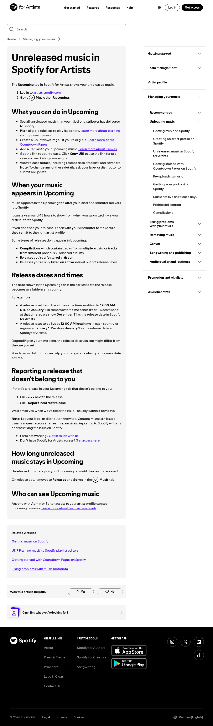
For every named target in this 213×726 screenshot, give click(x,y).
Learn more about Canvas (97, 149)
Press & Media (54, 657)
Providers (51, 666)
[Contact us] (120, 613)
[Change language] (159, 7)
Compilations (163, 212)
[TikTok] (199, 655)
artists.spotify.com (47, 92)
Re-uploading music (168, 176)
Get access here (88, 440)
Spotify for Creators (91, 657)
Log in (172, 7)
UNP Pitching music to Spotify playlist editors (45, 550)
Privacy (62, 717)
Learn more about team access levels (68, 508)
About (48, 647)
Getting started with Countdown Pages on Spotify (49, 559)
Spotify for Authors (91, 647)
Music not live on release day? (175, 196)
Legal (46, 717)
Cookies (79, 717)
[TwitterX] (186, 642)
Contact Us (52, 686)
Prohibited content (167, 204)
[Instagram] (172, 642)
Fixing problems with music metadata (40, 568)
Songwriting (86, 666)
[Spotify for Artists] (25, 7)
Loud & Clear (53, 676)
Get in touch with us (63, 435)
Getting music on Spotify (30, 541)
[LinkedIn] (199, 642)
